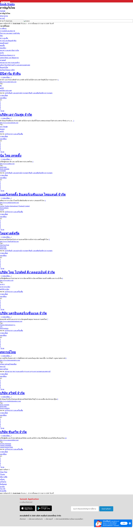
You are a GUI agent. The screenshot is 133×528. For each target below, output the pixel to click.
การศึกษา (3, 28)
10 (65, 438)
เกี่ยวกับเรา (23, 519)
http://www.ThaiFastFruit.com (9, 241)
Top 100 (2, 488)
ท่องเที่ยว (3, 48)
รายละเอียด (4, 95)
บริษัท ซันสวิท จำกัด (13, 432)
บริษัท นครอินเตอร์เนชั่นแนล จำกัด (23, 313)
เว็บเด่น (2, 474)
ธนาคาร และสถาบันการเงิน (9, 50)
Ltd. (1, 326)
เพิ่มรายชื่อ (3, 477)
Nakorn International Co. (7, 325)
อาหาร (2, 284)
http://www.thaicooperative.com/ (10, 360)
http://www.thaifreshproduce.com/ (10, 401)
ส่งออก (2, 129)
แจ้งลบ (2, 479)
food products (4, 208)
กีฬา (1, 36)
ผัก (1, 85)
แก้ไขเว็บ (3, 482)
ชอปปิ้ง (2, 45)
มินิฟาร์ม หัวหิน (10, 73)
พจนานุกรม (4, 16)
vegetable (3, 171)
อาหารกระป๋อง (5, 287)
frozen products (5, 408)
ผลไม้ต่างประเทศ (6, 90)
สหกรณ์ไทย (8, 352)
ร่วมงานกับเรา (106, 509)
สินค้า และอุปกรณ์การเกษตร (18, 93)
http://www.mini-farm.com (8, 82)
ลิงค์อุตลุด (3, 484)
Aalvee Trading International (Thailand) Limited (15, 206)
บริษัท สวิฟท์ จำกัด (12, 393)
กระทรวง (28, 371)
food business (4, 328)
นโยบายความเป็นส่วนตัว (107, 525)
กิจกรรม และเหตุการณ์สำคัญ (10, 33)
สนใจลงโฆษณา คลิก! (7, 70)
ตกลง (124, 523)
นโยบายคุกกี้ (116, 525)
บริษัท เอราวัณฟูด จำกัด (16, 114)
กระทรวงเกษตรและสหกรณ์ (41, 371)
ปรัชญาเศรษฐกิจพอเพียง (8, 364)
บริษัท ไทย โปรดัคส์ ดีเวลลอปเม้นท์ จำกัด (27, 272)
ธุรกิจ (2, 53)
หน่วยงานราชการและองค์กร (10, 62)
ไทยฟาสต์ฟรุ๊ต (9, 233)
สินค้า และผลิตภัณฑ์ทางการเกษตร (40, 93)
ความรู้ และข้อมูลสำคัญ (8, 40)
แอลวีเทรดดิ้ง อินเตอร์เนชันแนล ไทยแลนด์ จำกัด (33, 194)
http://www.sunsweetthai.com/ (9, 440)
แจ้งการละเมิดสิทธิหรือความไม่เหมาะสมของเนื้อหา (69, 519)
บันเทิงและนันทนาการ (7, 55)
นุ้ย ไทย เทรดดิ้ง (10, 155)
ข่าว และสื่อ (4, 38)
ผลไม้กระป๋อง (4, 289)
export (2, 209)
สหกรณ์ (2, 366)
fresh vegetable (4, 169)
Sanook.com (6, 1)
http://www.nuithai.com (7, 163)
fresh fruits (7, 4)
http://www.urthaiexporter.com (9, 202)
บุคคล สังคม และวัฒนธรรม (9, 58)
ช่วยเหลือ (3, 491)
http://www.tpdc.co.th (6, 280)
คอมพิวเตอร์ (4, 43)
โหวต (2, 111)
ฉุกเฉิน (2, 486)
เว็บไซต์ (2, 11)
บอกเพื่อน (3, 98)
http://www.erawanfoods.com (9, 123)
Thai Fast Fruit (4, 245)
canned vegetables (5, 445)
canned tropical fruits (6, 447)
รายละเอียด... (6, 77)
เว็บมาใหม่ (3, 472)
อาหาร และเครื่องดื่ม (16, 134)
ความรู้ (2, 18)
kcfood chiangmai (5, 443)
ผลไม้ (2, 88)
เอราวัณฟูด (4, 126)
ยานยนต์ (3, 60)
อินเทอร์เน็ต (4, 67)
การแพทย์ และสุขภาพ (7, 31)
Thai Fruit (3, 247)
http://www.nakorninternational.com (11, 321)
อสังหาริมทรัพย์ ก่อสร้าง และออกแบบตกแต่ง (15, 65)
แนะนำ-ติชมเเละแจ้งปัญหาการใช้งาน (84, 509)
